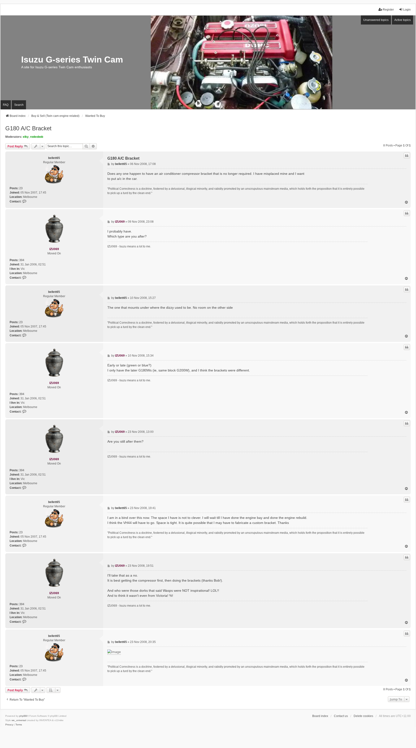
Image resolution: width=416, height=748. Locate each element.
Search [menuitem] (19, 105)
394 (21, 260)
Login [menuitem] (407, 9)
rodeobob (36, 136)
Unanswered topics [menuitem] (376, 20)
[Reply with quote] (407, 155)
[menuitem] (9, 725)
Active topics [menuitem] (402, 20)
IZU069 (54, 249)
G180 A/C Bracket (28, 128)
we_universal (19, 720)
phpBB (23, 716)
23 (21, 188)
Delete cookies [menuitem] (363, 716)
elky (26, 136)
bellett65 (54, 158)
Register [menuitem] (388, 9)
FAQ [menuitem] (5, 105)
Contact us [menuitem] (341, 716)
